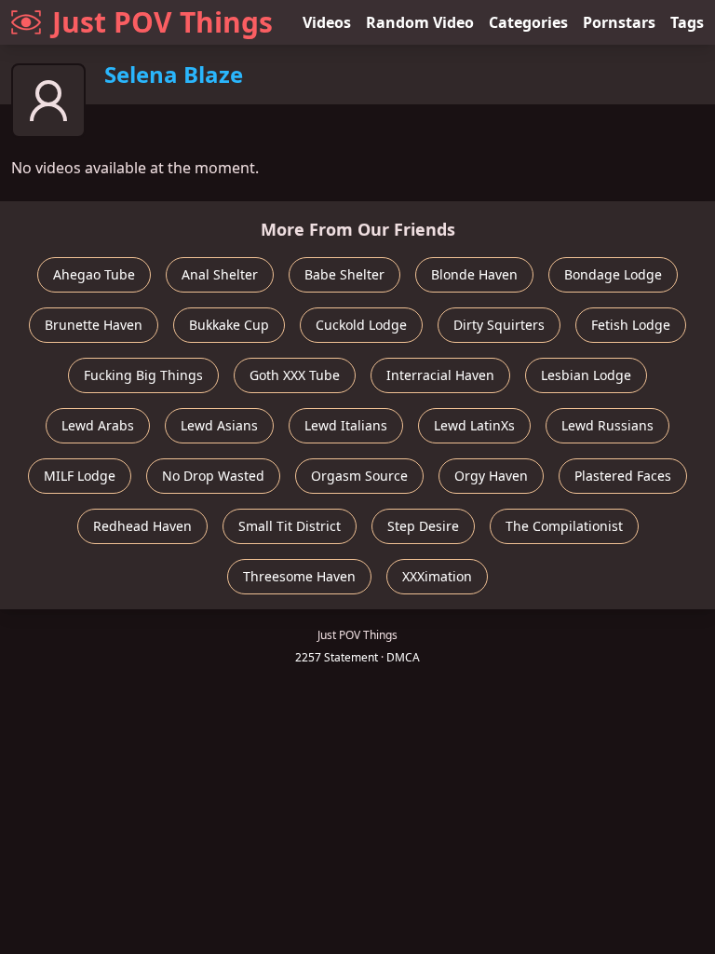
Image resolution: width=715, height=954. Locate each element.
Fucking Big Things (143, 375)
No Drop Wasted (213, 475)
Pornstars (619, 22)
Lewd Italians (345, 425)
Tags (687, 22)
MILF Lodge (79, 475)
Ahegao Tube (94, 274)
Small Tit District (289, 526)
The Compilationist (564, 526)
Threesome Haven (299, 576)
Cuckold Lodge (361, 325)
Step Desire (423, 526)
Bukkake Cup (229, 325)
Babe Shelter (344, 274)
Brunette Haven (93, 325)
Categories (528, 22)
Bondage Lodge (613, 274)
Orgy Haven (491, 475)
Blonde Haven (474, 274)
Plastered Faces (622, 475)
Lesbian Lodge (586, 375)
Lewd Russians (607, 425)
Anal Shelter (220, 274)
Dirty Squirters (499, 325)
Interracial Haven (440, 375)
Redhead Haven (142, 526)
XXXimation (437, 576)
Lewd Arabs (97, 425)
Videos (327, 22)
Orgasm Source (359, 475)
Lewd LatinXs (474, 425)
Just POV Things (162, 22)
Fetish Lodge (630, 325)
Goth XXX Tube (295, 375)
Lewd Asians (219, 425)
